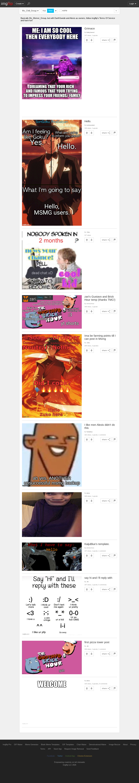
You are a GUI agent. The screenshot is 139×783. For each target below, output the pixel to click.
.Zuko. (88, 232)
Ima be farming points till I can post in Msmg (100, 337)
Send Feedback (92, 749)
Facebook (51, 756)
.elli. (87, 581)
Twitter (60, 756)
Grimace (89, 28)
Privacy (133, 745)
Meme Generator (31, 745)
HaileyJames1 (90, 32)
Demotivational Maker (97, 745)
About (125, 745)
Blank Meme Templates (50, 745)
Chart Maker (81, 745)
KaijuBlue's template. (97, 544)
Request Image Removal (74, 749)
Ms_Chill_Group (29, 10)
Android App (70, 756)
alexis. (88, 493)
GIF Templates (68, 745)
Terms (42, 749)
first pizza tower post (96, 642)
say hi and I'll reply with (98, 577)
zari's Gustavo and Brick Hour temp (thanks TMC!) (99, 298)
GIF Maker (18, 745)
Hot (44, 10)
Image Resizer (114, 745)
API (49, 749)
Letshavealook (90, 125)
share (104, 40)
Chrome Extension (85, 756)
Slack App (58, 749)
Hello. (87, 121)
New (50, 10)
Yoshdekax (89, 432)
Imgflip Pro (7, 745)
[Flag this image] (114, 40)
